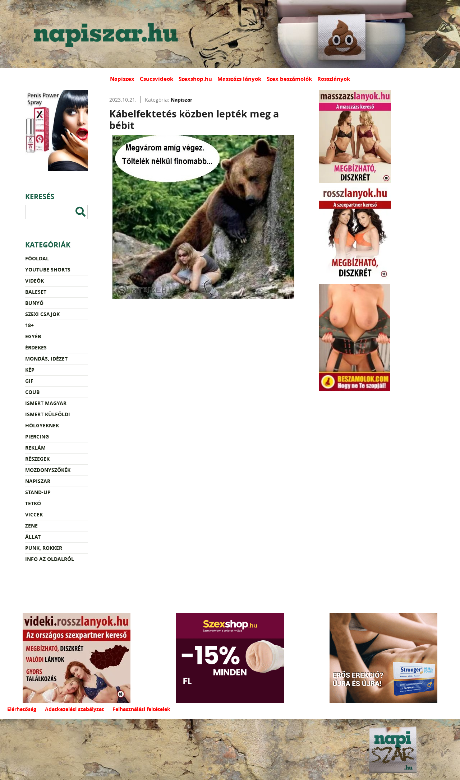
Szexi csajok (42, 314)
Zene (31, 525)
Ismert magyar (45, 403)
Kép (29, 369)
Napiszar (37, 481)
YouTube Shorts (47, 269)
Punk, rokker (43, 547)
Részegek (37, 458)
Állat (33, 536)
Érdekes (36, 347)
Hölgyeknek (42, 425)
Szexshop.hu (195, 79)
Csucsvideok (156, 79)
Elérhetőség (21, 709)
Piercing (37, 436)
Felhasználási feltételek (141, 709)
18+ (29, 325)
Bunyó (34, 303)
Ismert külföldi (47, 414)
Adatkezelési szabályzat (74, 709)
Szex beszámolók (289, 79)
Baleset (35, 291)
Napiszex (122, 79)
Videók (34, 280)
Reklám (35, 447)
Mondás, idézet (46, 358)
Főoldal (37, 258)
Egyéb (33, 336)
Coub (32, 392)
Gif (29, 380)
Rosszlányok (333, 79)
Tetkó (33, 503)
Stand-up (38, 492)
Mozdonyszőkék (47, 469)
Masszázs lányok (239, 79)
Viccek (34, 514)
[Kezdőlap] (104, 34)
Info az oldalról (49, 559)
